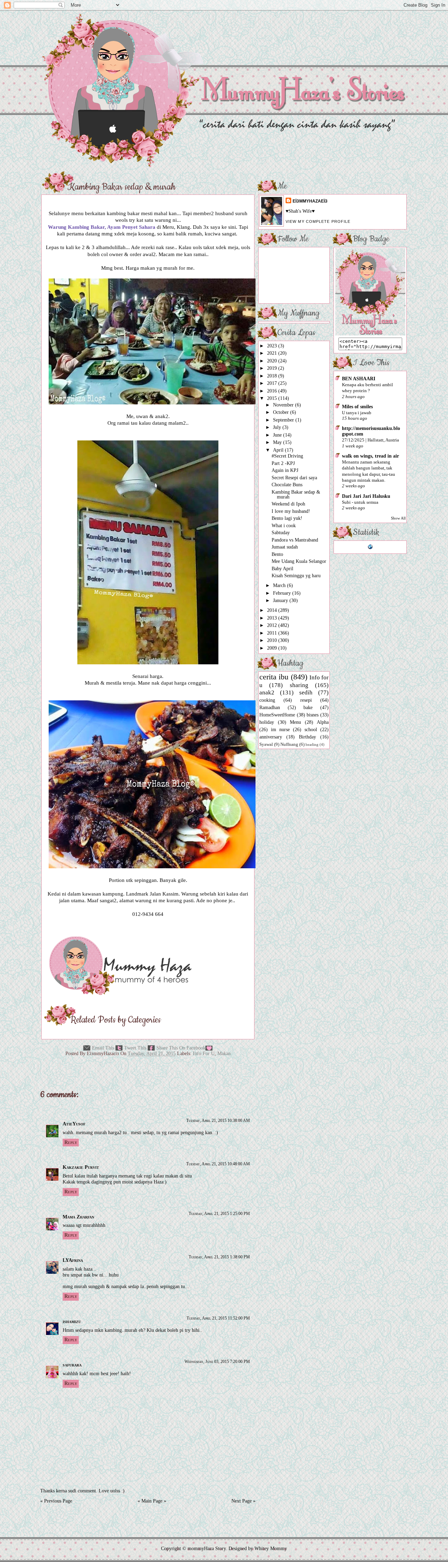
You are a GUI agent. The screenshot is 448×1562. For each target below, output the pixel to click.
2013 (272, 618)
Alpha (323, 722)
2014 (272, 610)
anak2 (266, 692)
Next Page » (243, 1501)
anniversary (270, 737)
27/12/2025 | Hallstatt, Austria (370, 440)
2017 (272, 383)
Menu (295, 722)
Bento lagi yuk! (287, 518)
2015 (272, 398)
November (284, 405)
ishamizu (72, 1321)
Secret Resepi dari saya (294, 477)
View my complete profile (318, 221)
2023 (272, 345)
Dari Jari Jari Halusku (366, 496)
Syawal (266, 744)
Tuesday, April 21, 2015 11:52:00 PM (218, 1318)
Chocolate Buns (287, 484)
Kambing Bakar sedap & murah (121, 187)
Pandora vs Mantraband (295, 540)
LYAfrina (73, 1260)
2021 (272, 353)
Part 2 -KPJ (283, 463)
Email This (103, 1048)
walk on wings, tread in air (370, 456)
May (278, 442)
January (281, 600)
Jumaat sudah (285, 547)
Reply (70, 1142)
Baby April (282, 568)
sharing (299, 685)
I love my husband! (291, 511)
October (281, 412)
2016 (272, 391)
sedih (306, 692)
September (284, 420)
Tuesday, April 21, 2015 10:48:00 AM (218, 1163)
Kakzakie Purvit (81, 1167)
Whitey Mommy (270, 1548)
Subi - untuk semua (360, 502)
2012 (272, 625)
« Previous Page (56, 1501)
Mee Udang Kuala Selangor (299, 561)
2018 (272, 376)
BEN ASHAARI (358, 378)
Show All (398, 518)
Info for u (204, 1053)
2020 (272, 360)
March (280, 585)
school (310, 729)
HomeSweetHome (277, 715)
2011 (272, 633)
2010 (272, 640)
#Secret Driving (287, 456)
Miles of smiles (357, 406)
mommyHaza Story (207, 1548)
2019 (272, 368)
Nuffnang (289, 744)
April (279, 450)
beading (312, 744)
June (278, 435)
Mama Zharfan (78, 1217)
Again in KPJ (285, 470)
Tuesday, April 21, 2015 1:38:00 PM (219, 1256)
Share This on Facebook (180, 1048)
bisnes (312, 715)
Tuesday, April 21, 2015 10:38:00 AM (218, 1120)
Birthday (307, 737)
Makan (224, 1053)
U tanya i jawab (356, 412)
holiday (266, 722)
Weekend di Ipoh (288, 504)
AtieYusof (74, 1123)
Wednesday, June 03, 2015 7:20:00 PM (217, 1361)
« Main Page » (152, 1501)
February (282, 593)
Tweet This (135, 1048)
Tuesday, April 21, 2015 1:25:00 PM (219, 1213)
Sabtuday (281, 532)
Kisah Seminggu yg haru (296, 575)
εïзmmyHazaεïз (310, 201)
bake (308, 707)
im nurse (280, 729)
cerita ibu (273, 676)
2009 (272, 648)
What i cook (284, 525)
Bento (277, 554)
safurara (72, 1364)
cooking (267, 700)
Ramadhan (269, 707)
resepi (306, 700)
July (277, 427)
